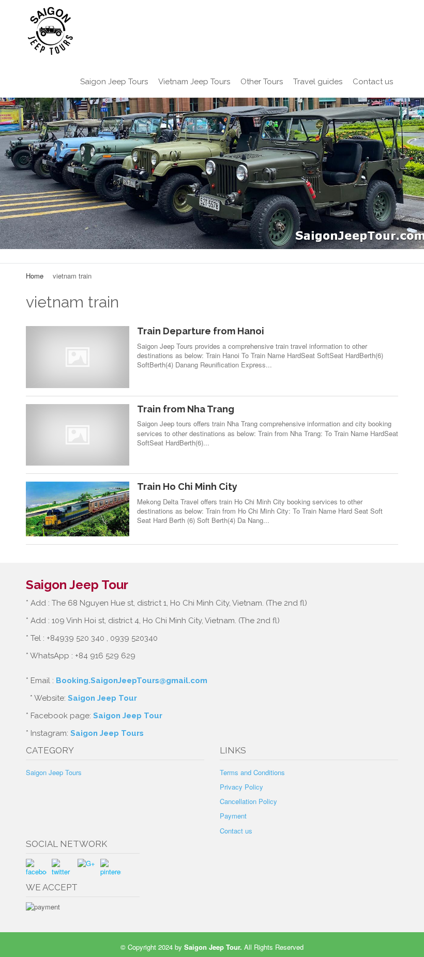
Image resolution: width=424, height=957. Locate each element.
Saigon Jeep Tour (102, 698)
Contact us (373, 81)
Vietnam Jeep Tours (194, 81)
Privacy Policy (241, 787)
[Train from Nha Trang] (77, 435)
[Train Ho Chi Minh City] (77, 509)
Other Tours (261, 81)
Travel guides (317, 81)
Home (34, 276)
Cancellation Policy (248, 801)
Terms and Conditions (252, 772)
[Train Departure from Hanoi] (77, 357)
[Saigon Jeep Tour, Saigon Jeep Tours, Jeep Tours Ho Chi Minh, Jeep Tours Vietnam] (212, 31)
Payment (233, 816)
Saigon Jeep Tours (114, 81)
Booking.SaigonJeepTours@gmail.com (131, 680)
